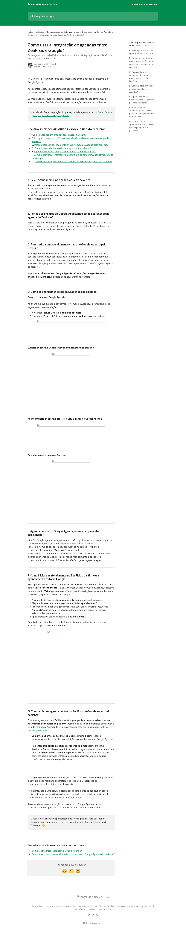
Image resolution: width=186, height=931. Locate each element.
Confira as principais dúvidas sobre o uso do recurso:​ (141, 44)
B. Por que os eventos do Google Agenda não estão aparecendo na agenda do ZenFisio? (141, 62)
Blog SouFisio (105, 909)
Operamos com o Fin (94, 923)
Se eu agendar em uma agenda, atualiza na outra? (60, 134)
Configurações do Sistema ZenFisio (63, 32)
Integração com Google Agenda (96, 32)
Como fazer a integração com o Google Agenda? (57, 850)
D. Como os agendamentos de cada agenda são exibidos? (141, 88)
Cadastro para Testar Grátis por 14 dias (96, 906)
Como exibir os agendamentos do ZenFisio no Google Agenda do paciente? (73, 161)
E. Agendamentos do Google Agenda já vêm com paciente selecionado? (141, 99)
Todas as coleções (36, 32)
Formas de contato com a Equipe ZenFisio (136, 906)
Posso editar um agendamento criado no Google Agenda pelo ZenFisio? (71, 144)
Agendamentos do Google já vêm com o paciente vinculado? (65, 151)
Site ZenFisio (36, 906)
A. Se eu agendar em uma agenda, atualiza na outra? (141, 52)
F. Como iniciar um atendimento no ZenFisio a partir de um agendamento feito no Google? (141, 112)
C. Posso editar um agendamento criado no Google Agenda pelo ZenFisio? (140, 76)
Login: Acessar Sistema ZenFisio (60, 906)
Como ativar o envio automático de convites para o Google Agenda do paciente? (73, 854)
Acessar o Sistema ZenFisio (144, 4)
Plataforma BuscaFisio (85, 909)
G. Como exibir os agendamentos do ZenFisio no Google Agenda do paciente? (141, 126)
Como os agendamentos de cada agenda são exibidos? (62, 148)
